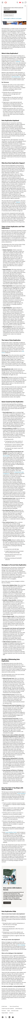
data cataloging (21, 945)
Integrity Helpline (5, 1012)
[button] (2, 2)
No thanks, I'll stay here (9, 15)
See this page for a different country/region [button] (13, 18)
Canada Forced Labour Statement (8, 1008)
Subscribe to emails (14, 1010)
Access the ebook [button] (7, 902)
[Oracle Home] (5, 3)
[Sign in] (23, 2)
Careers (8, 1010)
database (18, 61)
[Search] (17, 2)
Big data (18, 202)
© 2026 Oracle (4, 1006)
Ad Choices (4, 1010)
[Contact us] (25, 2)
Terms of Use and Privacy (14, 1006)
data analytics (6, 456)
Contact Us (11, 1012)
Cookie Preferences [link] (18, 1008)
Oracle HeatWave (21, 793)
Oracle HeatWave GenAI (10, 832)
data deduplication (16, 76)
